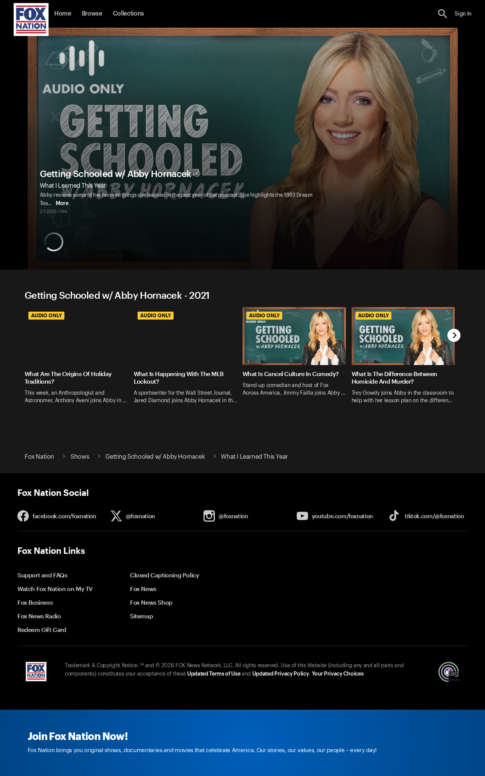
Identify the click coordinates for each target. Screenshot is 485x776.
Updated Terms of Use (213, 674)
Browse (92, 14)
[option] (79, 360)
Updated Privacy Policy (280, 674)
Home (62, 14)
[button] (442, 14)
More (62, 203)
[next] (454, 336)
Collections (128, 14)
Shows (79, 457)
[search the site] (442, 14)
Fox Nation (39, 457)
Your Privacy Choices (337, 674)
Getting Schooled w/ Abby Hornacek (115, 174)
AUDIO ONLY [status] (46, 315)
